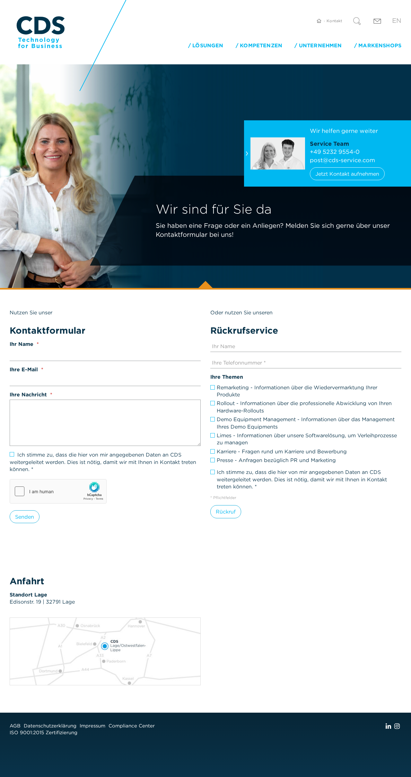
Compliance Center (132, 726)
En (396, 20)
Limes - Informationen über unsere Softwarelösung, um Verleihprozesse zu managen (307, 439)
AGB (15, 726)
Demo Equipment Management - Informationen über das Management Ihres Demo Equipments (306, 423)
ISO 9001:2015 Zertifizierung (43, 732)
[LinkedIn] (388, 725)
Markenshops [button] (379, 45)
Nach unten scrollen (205, 284)
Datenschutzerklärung (50, 726)
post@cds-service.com (342, 160)
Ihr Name (21, 344)
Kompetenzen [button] (261, 45)
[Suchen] (357, 22)
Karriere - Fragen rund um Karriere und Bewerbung (282, 451)
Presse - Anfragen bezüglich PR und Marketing (276, 460)
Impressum (92, 726)
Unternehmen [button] (320, 45)
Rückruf (226, 511)
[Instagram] (397, 725)
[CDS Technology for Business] (40, 32)
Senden (24, 516)
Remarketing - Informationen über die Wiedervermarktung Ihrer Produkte (297, 391)
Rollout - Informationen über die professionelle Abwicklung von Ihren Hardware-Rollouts (304, 406)
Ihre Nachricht (28, 394)
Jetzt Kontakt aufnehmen (347, 174)
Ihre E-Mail (24, 369)
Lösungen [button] (207, 45)
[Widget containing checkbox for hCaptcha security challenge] (58, 491)
